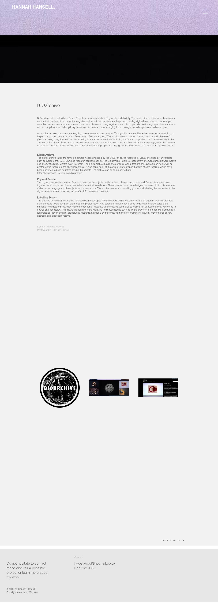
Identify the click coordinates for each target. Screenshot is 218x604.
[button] (205, 11)
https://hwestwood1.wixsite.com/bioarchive (59, 172)
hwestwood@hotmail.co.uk (94, 563)
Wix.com (33, 592)
